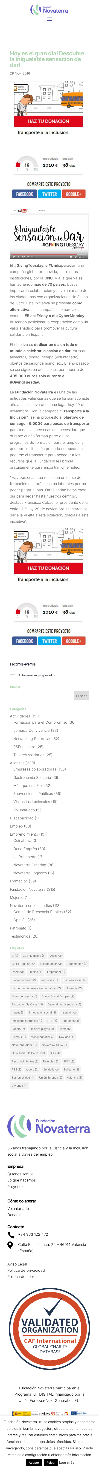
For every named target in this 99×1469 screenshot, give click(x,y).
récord (32, 1069)
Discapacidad (22, 818)
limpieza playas (42, 1029)
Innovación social (42, 1012)
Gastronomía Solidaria (32, 777)
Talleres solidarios (28, 754)
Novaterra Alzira (54, 1045)
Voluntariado (24, 810)
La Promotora (24, 856)
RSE (16, 1069)
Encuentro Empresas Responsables (36, 988)
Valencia (74, 1077)
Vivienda (19, 1085)
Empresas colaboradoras (34, 769)
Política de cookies (23, 1276)
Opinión (19, 919)
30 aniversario (34, 955)
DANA (18, 972)
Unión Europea (50, 1077)
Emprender (56, 972)
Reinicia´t (51, 1061)
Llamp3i (19, 1037)
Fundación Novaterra (28, 889)
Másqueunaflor (42, 1037)
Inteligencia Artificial (27, 1020)
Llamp (65, 1029)
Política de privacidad (26, 1270)
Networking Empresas (32, 738)
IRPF (52, 1020)
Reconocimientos (25, 1061)
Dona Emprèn (25, 848)
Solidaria (51, 1069)
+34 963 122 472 (33, 1234)
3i (15, 955)
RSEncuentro (24, 746)
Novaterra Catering (29, 865)
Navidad (66, 1037)
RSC (69, 1061)
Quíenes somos (20, 1174)
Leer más (66, 1462)
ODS (55, 1053)
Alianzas (17, 763)
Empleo (16, 826)
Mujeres (16, 897)
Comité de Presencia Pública (38, 911)
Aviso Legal (17, 1264)
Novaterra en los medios (31, 905)
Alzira (56, 955)
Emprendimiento (24, 834)
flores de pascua (24, 996)
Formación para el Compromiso (40, 722)
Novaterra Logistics (30, 873)
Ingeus (18, 1012)
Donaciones (17, 1214)
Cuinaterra (22, 840)
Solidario (71, 1069)
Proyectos (15, 1186)
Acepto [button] (34, 1462)
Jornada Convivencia (31, 730)
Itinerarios (70, 1020)
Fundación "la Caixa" (27, 1004)
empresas (49, 980)
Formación (19, 881)
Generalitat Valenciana (64, 1004)
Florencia (74, 988)
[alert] (49, 675)
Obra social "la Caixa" (28, 1053)
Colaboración (51, 963)
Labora (18, 1029)
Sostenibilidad (23, 1077)
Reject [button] (51, 1462)
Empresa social (74, 980)
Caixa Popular (23, 963)
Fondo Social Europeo (58, 996)
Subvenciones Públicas (33, 793)
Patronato (18, 928)
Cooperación (77, 963)
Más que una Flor (28, 785)
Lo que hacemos (21, 1180)
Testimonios (20, 936)
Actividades (20, 716)
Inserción (69, 1012)
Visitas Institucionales (31, 801)
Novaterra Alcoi (24, 1045)
